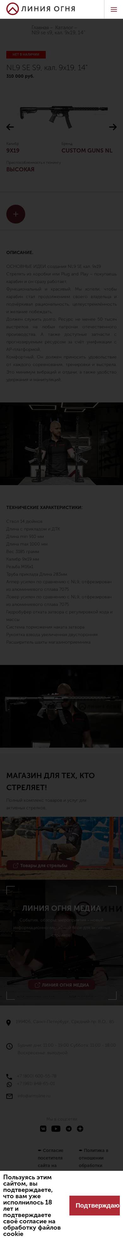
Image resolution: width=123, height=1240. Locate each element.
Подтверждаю (98, 1205)
